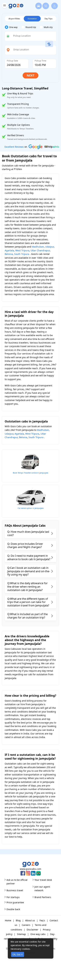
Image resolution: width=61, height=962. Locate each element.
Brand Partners (42, 897)
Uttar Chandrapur (40, 250)
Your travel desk (43, 879)
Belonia (9, 254)
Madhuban (38, 246)
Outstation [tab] (32, 18)
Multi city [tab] (48, 27)
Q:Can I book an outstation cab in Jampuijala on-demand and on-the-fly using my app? (28, 571)
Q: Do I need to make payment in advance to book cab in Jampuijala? (28, 557)
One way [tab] (13, 27)
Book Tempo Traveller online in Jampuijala (30, 473)
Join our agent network (42, 888)
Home (8, 920)
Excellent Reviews (14, 146)
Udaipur (49, 246)
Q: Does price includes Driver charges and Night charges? (25, 545)
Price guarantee (15, 902)
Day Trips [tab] (48, 18)
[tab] (13, 27)
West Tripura (22, 250)
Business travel (15, 890)
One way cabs (38, 934)
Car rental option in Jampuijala (30, 508)
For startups (13, 897)
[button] (4, 6)
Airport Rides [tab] (14, 18)
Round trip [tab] (31, 27)
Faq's (42, 920)
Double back (13, 909)
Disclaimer (32, 929)
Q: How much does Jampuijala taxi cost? (28, 533)
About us (30, 920)
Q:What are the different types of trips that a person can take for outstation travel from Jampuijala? (28, 602)
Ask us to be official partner (17, 881)
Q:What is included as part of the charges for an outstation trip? (27, 615)
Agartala (9, 250)
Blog (18, 920)
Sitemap (21, 934)
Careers (26, 925)
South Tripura (21, 254)
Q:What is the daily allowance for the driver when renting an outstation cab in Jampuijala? (27, 586)
